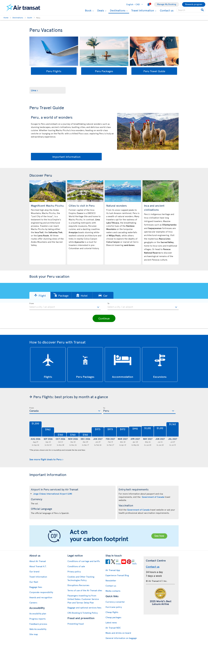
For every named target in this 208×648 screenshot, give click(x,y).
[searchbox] (190, 10)
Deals (100, 10)
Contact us (166, 10)
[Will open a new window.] (108, 562)
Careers (33, 602)
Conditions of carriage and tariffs (83, 561)
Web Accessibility (37, 629)
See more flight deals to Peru (45, 459)
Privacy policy (74, 571)
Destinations (117, 10)
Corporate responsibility (41, 592)
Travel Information (38, 576)
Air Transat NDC (113, 627)
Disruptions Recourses (78, 585)
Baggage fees (35, 587)
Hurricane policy (114, 607)
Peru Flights (53, 71)
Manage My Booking (166, 4)
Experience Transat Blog (117, 575)
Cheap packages (113, 617)
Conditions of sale (76, 566)
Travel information (142, 10)
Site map (33, 634)
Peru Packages (104, 71)
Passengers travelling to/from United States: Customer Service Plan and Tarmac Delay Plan (83, 599)
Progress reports (37, 618)
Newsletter (111, 580)
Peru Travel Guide (154, 71)
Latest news (111, 622)
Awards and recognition (40, 597)
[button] (39, 295)
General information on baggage (121, 638)
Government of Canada (153, 496)
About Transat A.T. (37, 566)
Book (87, 10)
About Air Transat (37, 561)
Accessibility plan (37, 613)
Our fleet (33, 581)
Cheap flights (112, 612)
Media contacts (113, 590)
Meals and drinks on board (118, 632)
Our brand (34, 571)
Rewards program (193, 4)
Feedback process (38, 623)
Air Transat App (113, 570)
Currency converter (115, 601)
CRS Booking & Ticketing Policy (82, 612)
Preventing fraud (75, 623)
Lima (33, 90)
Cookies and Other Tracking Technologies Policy (80, 578)
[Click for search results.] (202, 10)
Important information (66, 156)
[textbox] (65, 306)
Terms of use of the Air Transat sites (84, 590)
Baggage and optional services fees (84, 607)
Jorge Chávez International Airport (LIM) (52, 493)
